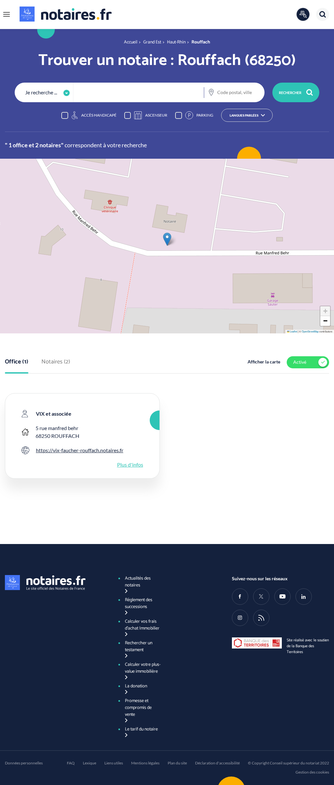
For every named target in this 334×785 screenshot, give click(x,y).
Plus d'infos (130, 464)
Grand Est (152, 42)
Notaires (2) (55, 362)
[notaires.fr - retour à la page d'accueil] (66, 14)
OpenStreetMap (310, 331)
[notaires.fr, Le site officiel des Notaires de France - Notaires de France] (53, 582)
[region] (167, 115)
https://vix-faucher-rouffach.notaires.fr (79, 450)
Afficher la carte (264, 361)
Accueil (130, 42)
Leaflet (293, 331)
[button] (6, 14)
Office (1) (16, 362)
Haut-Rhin (176, 42)
